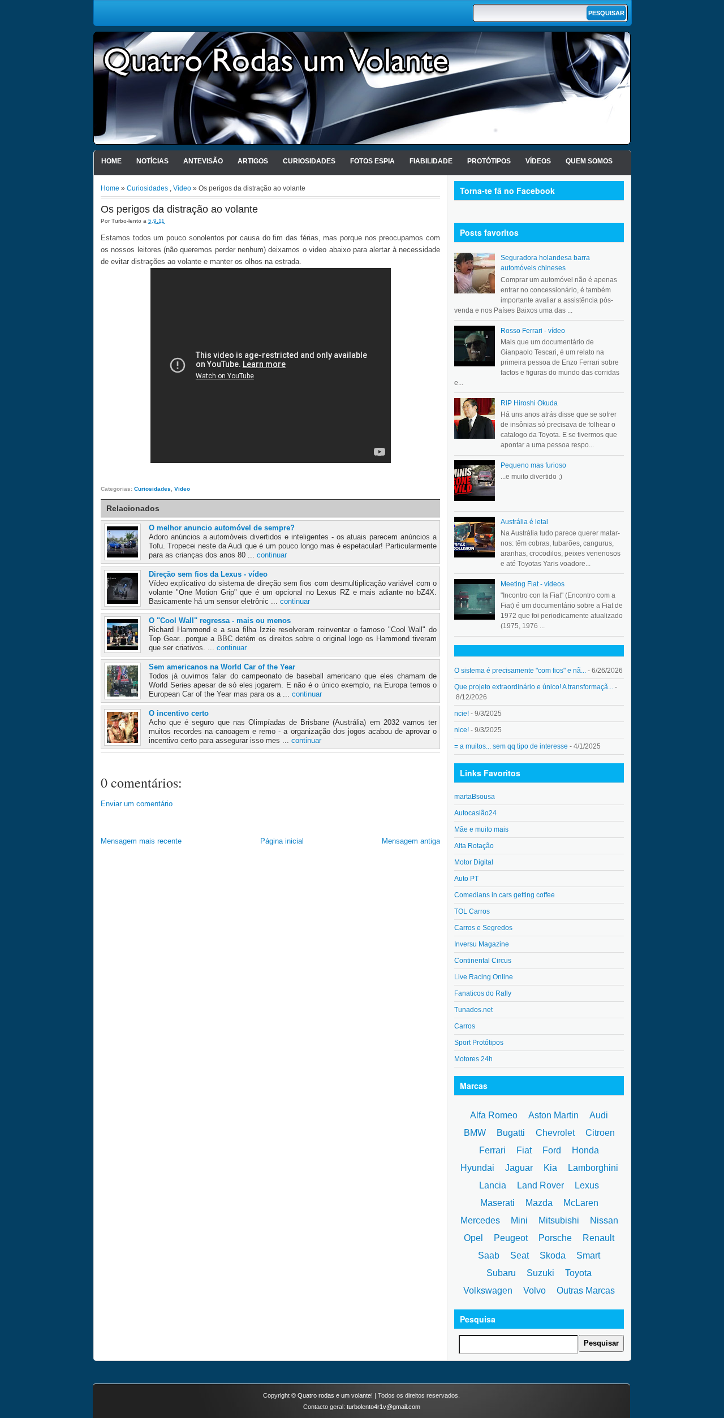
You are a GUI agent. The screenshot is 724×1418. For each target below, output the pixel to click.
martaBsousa (474, 797)
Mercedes (480, 1220)
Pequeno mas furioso (533, 465)
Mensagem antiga (411, 841)
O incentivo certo (179, 713)
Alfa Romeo (494, 1115)
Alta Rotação (474, 846)
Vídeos (538, 161)
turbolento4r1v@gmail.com (383, 1406)
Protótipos (489, 161)
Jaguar (519, 1168)
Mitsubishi (559, 1220)
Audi (599, 1115)
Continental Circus (482, 961)
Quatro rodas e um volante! (335, 1395)
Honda (585, 1150)
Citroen (600, 1133)
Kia (550, 1168)
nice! (461, 730)
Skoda (552, 1255)
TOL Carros (472, 911)
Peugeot (510, 1238)
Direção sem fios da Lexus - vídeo (208, 574)
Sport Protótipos (478, 1043)
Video (182, 188)
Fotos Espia (372, 161)
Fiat (524, 1150)
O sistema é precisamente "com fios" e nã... (520, 671)
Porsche (555, 1238)
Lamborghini (593, 1168)
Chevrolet (555, 1133)
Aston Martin (553, 1115)
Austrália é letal (524, 522)
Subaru (501, 1273)
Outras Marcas (585, 1290)
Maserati (497, 1203)
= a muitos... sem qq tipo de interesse (511, 746)
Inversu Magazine (481, 944)
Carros (464, 1026)
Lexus (587, 1185)
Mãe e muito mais (481, 829)
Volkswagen (488, 1290)
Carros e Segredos (483, 928)
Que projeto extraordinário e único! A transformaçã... (533, 687)
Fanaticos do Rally (482, 993)
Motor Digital (473, 862)
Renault (598, 1238)
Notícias (152, 161)
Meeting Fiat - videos (532, 584)
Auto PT (466, 879)
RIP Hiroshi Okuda (529, 403)
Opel (473, 1238)
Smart (588, 1255)
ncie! (461, 713)
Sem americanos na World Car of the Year (222, 667)
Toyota (578, 1273)
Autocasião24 (475, 813)
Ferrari (492, 1150)
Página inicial (282, 841)
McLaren (581, 1203)
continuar (272, 555)
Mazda (539, 1203)
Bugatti (510, 1133)
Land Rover (540, 1185)
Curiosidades (309, 161)
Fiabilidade (431, 161)
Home (111, 161)
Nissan (604, 1220)
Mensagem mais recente (141, 841)
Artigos (253, 161)
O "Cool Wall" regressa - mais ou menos (220, 620)
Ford (552, 1150)
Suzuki (540, 1273)
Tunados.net (473, 1010)
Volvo (534, 1290)
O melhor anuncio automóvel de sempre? (222, 528)
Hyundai (477, 1168)
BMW (474, 1133)
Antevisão (203, 161)
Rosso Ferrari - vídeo (533, 331)
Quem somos (589, 161)
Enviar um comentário (137, 803)
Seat (519, 1255)
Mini (519, 1220)
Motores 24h (473, 1059)
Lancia (493, 1185)
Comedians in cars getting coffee (504, 895)
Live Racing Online (483, 977)
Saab (488, 1255)
